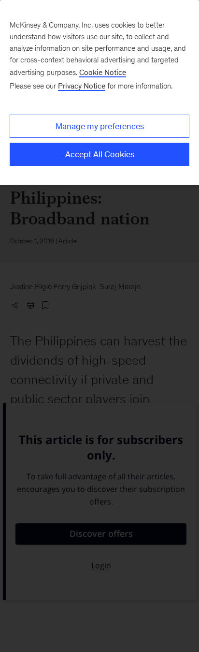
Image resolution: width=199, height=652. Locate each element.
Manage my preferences (100, 126)
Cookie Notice (102, 72)
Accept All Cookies (99, 154)
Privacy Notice (81, 86)
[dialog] (99, 92)
